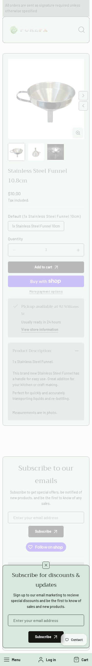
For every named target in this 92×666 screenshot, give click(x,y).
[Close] (46, 565)
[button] (80, 660)
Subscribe (43, 637)
